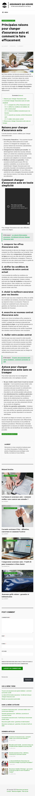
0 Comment (20, 46)
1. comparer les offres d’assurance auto (17, 105)
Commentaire (6, 617)
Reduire (21, 95)
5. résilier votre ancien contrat (14, 119)
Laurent (5, 501)
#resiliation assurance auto (9, 434)
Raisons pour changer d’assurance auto (14, 99)
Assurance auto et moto (8, 20)
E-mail (4, 643)
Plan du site (25, 791)
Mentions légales (16, 791)
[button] (5, 12)
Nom (3, 636)
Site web (4, 651)
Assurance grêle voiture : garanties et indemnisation (16, 721)
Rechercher (5, 677)
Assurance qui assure (22, 789)
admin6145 (6, 566)
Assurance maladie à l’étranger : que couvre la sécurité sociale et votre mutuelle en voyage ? (21, 770)
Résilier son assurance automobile (11, 699)
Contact (9, 791)
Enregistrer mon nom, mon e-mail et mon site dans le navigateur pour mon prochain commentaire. (17, 662)
